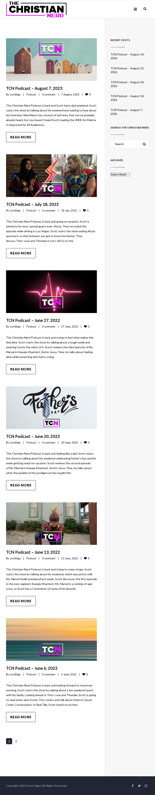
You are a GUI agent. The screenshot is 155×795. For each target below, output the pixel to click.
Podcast (31, 94)
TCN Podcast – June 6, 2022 (32, 668)
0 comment (48, 94)
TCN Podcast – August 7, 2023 (34, 88)
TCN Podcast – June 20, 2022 (33, 436)
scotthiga (15, 94)
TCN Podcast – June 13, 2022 (33, 552)
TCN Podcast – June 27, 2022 (33, 320)
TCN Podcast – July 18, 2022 (32, 204)
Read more (20, 137)
